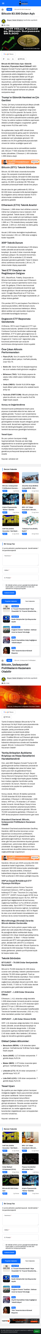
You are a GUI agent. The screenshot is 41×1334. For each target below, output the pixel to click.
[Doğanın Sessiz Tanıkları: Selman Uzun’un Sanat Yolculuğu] (20, 630)
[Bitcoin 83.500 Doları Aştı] (10, 1185)
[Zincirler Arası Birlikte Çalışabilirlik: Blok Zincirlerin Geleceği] (30, 482)
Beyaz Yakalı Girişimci (15, 20)
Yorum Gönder (9, 593)
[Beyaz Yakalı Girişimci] (22, 3)
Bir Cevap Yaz (9, 544)
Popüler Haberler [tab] (11, 601)
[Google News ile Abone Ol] (9, 54)
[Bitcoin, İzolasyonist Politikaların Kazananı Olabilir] (10, 482)
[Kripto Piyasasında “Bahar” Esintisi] (10, 503)
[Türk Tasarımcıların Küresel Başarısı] (20, 650)
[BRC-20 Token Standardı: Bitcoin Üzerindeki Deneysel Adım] (30, 503)
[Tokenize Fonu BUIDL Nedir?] (30, 525)
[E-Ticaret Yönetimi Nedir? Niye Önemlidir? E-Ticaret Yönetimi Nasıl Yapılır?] (20, 609)
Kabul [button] (36, 1331)
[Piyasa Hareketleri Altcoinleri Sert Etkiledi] (30, 1163)
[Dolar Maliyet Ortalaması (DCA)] (10, 1163)
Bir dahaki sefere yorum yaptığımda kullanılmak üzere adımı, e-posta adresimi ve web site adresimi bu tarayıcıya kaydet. (22, 586)
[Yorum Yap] (4, 59)
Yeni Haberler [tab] (30, 601)
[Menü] (3, 3)
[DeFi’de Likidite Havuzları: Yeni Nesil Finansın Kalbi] (10, 525)
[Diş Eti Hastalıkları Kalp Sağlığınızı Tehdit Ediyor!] (20, 640)
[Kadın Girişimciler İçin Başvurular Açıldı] (20, 619)
